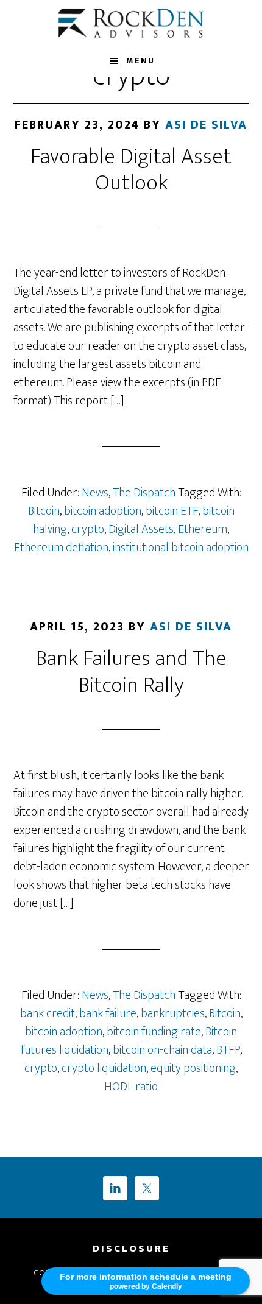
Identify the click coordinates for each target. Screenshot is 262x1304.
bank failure (107, 1013)
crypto (87, 529)
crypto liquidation (104, 1068)
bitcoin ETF (172, 511)
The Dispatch (144, 492)
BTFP (228, 1050)
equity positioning (193, 1068)
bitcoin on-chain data (162, 1050)
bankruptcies (173, 1013)
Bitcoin (44, 511)
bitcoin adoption (102, 511)
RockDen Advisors (131, 23)
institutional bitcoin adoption (181, 547)
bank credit (47, 1013)
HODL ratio (131, 1086)
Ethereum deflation (61, 547)
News (95, 492)
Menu (140, 61)
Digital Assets (141, 529)
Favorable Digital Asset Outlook (131, 169)
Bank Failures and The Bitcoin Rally (131, 671)
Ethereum (202, 529)
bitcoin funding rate (154, 1031)
